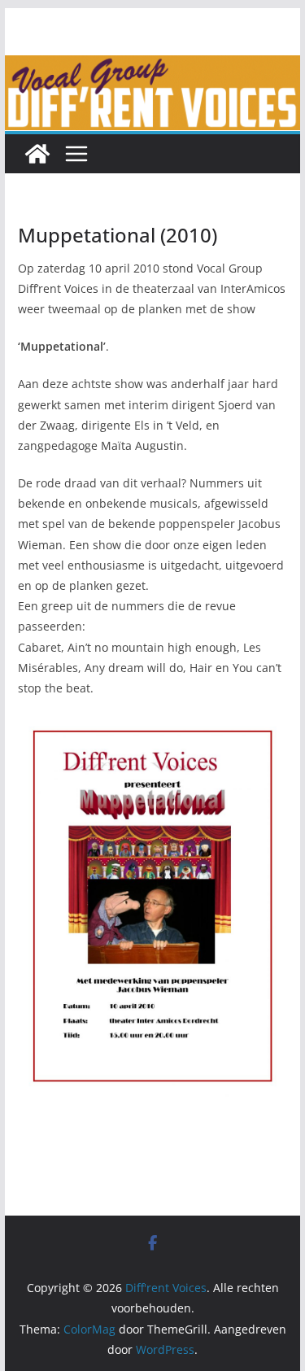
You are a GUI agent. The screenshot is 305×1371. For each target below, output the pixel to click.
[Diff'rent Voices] (153, 67)
